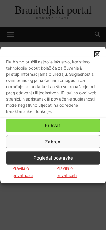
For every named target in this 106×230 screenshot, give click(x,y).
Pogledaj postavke (53, 158)
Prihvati (53, 125)
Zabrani (53, 141)
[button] (97, 54)
